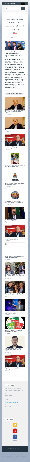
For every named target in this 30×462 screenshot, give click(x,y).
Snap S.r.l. (12, 450)
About (12, 448)
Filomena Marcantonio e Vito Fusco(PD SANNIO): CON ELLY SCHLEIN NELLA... (14, 294)
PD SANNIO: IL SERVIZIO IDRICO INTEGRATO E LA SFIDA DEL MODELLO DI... (14, 275)
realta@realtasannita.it (10, 401)
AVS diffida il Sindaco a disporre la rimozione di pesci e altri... (13, 331)
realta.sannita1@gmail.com (11, 402)
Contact (17, 448)
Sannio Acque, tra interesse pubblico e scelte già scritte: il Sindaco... (14, 257)
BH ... (6, 129)
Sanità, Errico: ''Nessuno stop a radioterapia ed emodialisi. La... (12, 368)
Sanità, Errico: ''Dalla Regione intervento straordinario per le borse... (14, 147)
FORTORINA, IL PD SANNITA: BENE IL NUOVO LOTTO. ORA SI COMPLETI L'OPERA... (13, 349)
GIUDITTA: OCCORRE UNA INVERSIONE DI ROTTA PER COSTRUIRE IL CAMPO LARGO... (15, 111)
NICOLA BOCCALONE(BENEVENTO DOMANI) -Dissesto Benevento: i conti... (14, 202)
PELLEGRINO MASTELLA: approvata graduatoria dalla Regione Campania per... (15, 220)
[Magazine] (10, 3)
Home (8, 448)
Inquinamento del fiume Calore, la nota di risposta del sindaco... (14, 312)
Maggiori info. (21, 457)
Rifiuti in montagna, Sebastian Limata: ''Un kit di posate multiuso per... (15, 165)
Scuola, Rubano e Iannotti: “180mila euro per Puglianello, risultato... (14, 184)
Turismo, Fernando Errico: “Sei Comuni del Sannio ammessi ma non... (15, 238)
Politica (15, 32)
